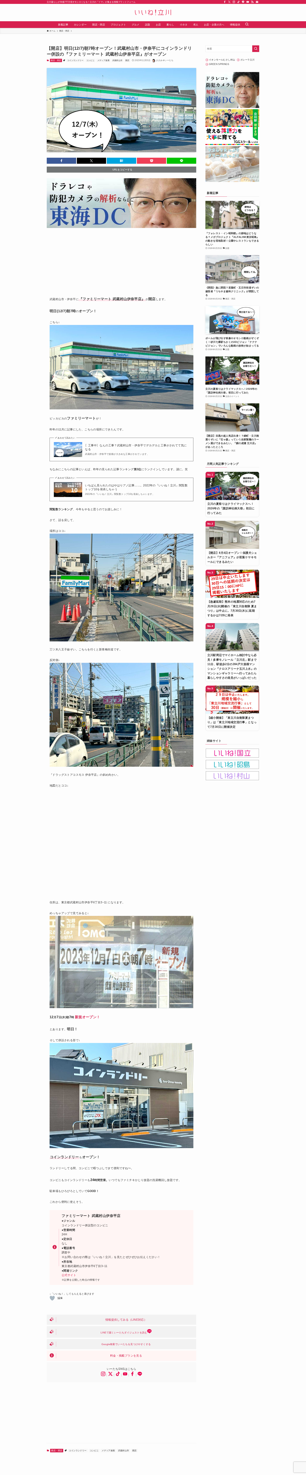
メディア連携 (103, 60)
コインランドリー (75, 60)
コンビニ (90, 60)
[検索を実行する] (255, 48)
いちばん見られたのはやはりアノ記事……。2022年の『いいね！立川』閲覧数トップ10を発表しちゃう (136, 487)
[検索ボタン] (247, 24)
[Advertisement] (121, 259)
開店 (127, 60)
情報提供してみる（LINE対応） (126, 1319)
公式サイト (69, 1275)
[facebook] (224, 2)
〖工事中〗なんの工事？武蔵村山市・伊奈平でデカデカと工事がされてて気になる (136, 447)
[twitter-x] (229, 2)
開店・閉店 (56, 60)
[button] (61, 161)
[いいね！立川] (153, 12)
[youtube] (247, 2)
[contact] (257, 2)
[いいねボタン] (52, 1298)
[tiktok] (238, 2)
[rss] (252, 2)
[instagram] (234, 2)
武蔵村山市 (117, 60)
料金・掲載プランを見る (126, 1355)
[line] (243, 2)
